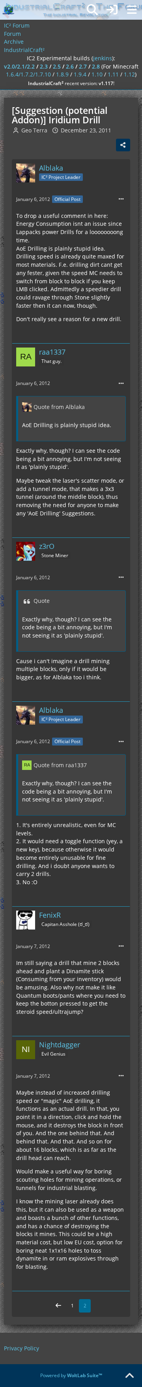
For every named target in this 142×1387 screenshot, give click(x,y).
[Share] (123, 145)
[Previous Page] (58, 1306)
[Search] (92, 10)
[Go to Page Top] (129, 1376)
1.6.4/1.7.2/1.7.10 (28, 74)
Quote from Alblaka (59, 407)
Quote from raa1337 (60, 765)
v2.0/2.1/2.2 (19, 66)
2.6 (70, 66)
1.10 (97, 74)
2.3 (44, 66)
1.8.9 (62, 74)
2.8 (96, 66)
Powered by (71, 1375)
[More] (121, 199)
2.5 (57, 66)
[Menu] (132, 10)
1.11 (113, 74)
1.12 (129, 74)
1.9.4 (80, 74)
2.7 (83, 66)
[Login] (112, 10)
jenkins (102, 58)
